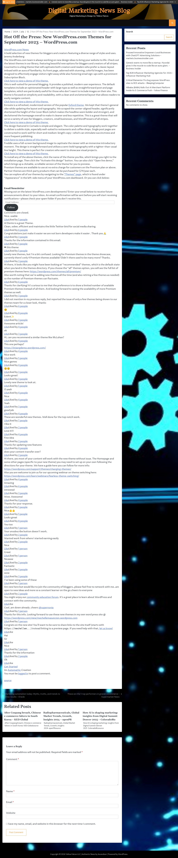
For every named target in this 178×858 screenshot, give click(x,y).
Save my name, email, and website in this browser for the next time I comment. (52, 823)
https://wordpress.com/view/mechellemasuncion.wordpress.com (40, 618)
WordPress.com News (16, 49)
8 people (23, 313)
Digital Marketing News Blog (89, 10)
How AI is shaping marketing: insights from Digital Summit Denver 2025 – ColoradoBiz (100, 716)
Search (129, 31)
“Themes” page (72, 174)
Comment (12, 759)
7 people (22, 420)
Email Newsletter (14, 188)
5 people (22, 219)
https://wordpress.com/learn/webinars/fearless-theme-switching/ (41, 476)
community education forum (42, 597)
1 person (22, 528)
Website (10, 813)
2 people (23, 427)
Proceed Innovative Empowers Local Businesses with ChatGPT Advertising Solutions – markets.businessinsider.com (148, 55)
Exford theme (76, 105)
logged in (23, 673)
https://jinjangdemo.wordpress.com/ (25, 347)
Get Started (11, 666)
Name (10, 791)
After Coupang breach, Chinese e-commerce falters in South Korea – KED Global (22, 716)
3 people (23, 237)
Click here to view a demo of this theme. (26, 80)
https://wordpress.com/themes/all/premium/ (55, 271)
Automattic (14, 670)
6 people (23, 230)
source (8, 680)
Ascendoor (102, 854)
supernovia (46, 607)
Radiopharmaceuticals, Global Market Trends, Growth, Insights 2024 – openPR (61, 716)
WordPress (122, 854)
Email (10, 802)
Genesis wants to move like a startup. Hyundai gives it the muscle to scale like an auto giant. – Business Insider (76, 2)
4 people (23, 327)
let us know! (106, 628)
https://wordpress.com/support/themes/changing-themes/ (37, 469)
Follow (11, 207)
